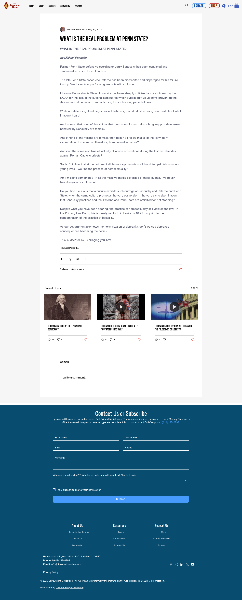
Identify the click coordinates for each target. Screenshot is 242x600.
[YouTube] (193, 564)
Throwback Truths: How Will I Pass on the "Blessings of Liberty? (173, 327)
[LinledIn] (182, 564)
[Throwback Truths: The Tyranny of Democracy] (67, 307)
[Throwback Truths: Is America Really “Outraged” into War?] (121, 307)
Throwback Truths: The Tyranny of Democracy (65, 327)
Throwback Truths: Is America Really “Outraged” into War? (119, 327)
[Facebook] (171, 564)
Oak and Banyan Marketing (70, 587)
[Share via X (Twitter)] (69, 259)
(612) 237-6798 (170, 422)
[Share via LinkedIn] (77, 259)
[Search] (186, 5)
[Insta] (176, 564)
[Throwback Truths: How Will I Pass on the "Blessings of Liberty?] (174, 307)
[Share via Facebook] (61, 259)
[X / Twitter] (187, 564)
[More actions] (180, 29)
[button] (41, 6)
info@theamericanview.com (66, 564)
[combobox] (121, 481)
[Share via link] (85, 259)
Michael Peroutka (70, 247)
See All (194, 287)
